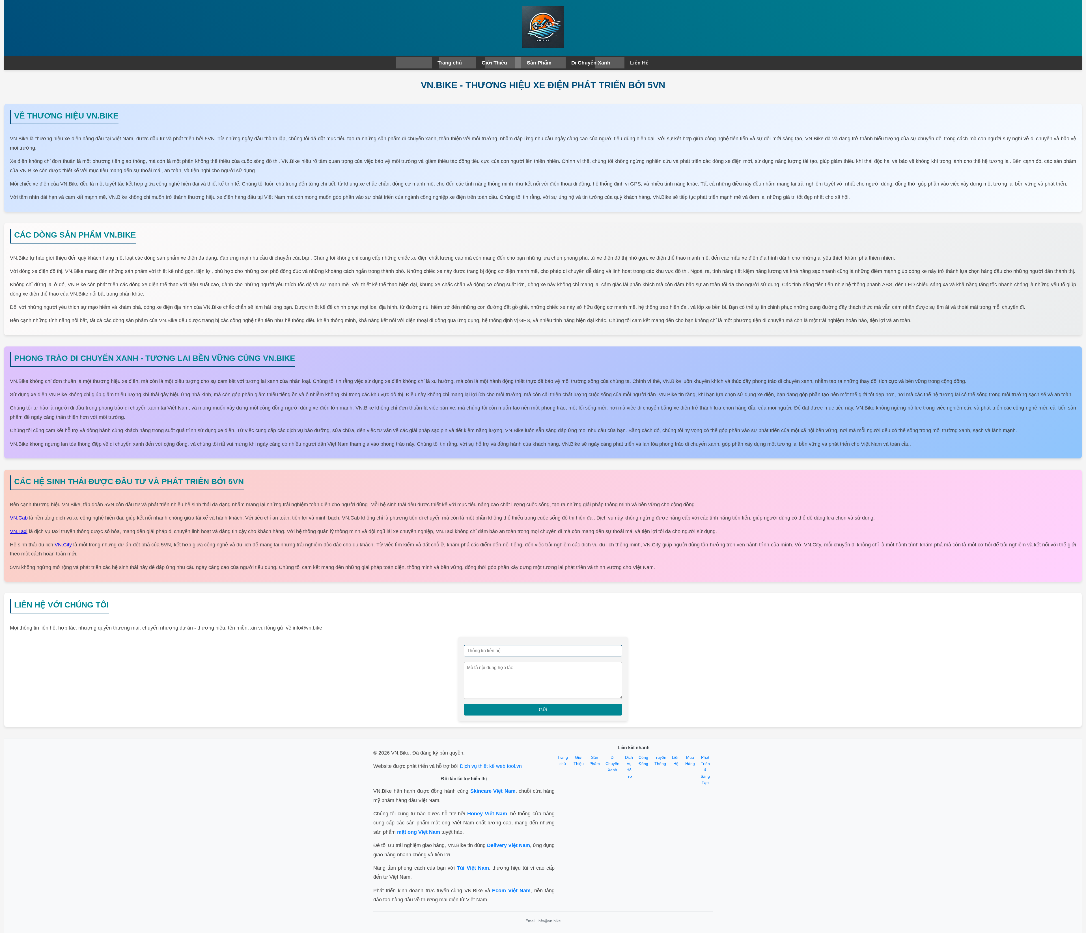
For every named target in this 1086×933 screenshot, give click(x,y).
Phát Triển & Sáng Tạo (705, 770)
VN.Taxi (18, 531)
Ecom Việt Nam (511, 890)
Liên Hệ (639, 63)
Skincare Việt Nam (493, 791)
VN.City (63, 545)
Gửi (543, 709)
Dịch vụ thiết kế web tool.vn (491, 766)
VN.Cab (19, 518)
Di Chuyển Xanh (590, 63)
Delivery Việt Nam (508, 845)
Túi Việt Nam (473, 868)
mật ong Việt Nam (418, 832)
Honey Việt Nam (487, 813)
